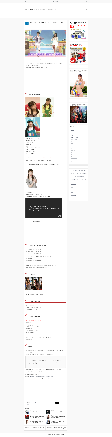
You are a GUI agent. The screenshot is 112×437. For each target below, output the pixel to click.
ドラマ (72, 143)
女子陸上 (72, 135)
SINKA (63, 434)
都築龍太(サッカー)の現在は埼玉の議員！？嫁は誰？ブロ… (56, 428)
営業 (71, 148)
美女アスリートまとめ (74, 137)
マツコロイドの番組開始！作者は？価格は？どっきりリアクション (37, 417)
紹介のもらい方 (73, 150)
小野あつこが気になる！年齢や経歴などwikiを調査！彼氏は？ (42, 376)
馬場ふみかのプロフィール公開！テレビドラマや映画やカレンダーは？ (58, 412)
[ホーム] (25, 1)
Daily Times (29, 9)
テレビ (72, 141)
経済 (71, 154)
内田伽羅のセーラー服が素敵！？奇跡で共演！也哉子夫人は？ (58, 422)
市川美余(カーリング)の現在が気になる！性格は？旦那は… (35, 428)
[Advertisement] (45, 80)
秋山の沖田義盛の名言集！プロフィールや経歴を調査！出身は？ (37, 412)
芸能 (35, 402)
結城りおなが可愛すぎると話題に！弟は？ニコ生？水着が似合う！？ (36, 422)
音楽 (71, 161)
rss (86, 9)
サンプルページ (56, 1)
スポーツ (72, 130)
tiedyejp (28, 27)
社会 (71, 152)
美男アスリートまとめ (74, 139)
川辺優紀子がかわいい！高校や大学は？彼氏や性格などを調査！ (58, 417)
